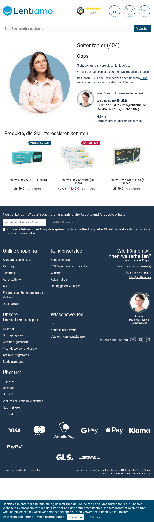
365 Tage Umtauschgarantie (69, 266)
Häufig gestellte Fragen (65, 286)
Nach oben (35, 470)
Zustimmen (75, 517)
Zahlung (8, 266)
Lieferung (9, 273)
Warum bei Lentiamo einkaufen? (24, 401)
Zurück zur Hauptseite (14, 470)
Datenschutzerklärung (18, 517)
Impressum (10, 381)
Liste (54, 508)
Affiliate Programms (16, 355)
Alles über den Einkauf (17, 260)
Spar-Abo (9, 329)
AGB (5, 286)
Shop (143, 78)
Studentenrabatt (13, 362)
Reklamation (59, 279)
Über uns (8, 388)
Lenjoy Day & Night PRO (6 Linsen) (126, 181)
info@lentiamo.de (134, 105)
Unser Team (10, 394)
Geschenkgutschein (15, 342)
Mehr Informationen (50, 517)
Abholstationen (12, 279)
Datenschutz (11, 304)
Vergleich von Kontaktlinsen (68, 337)
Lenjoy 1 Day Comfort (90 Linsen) (77, 181)
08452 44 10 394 (108, 105)
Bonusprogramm (14, 335)
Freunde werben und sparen (20, 348)
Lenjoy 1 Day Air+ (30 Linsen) (27, 180)
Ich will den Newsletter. (62, 222)
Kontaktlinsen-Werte (63, 330)
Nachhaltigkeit (12, 407)
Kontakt (8, 414)
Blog (54, 323)
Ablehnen (95, 517)
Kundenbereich (60, 260)
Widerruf (56, 273)
